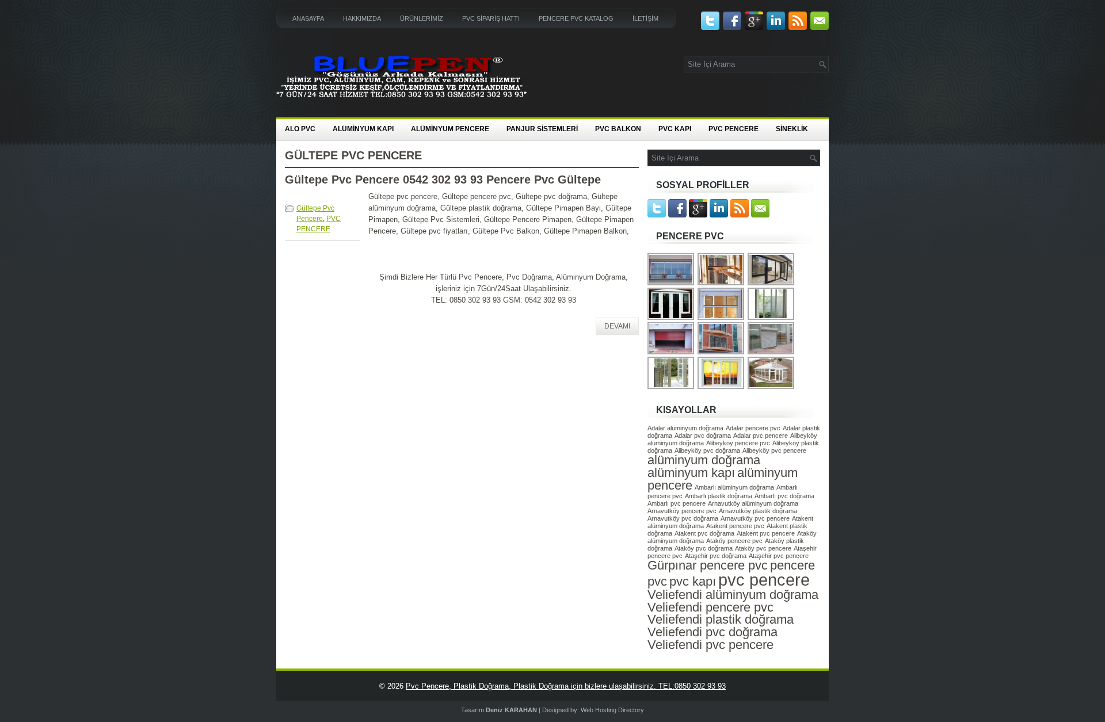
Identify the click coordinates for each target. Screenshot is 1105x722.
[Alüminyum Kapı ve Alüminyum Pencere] (771, 284)
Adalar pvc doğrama (703, 435)
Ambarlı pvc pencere (676, 503)
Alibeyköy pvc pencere (774, 450)
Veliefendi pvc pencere (710, 644)
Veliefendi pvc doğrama (712, 632)
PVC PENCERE (733, 129)
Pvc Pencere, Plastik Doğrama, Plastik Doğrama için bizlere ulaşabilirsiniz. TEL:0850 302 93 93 (566, 686)
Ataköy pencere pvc (734, 540)
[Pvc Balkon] (771, 387)
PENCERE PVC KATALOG (576, 18)
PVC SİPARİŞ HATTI (491, 18)
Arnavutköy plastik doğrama (758, 510)
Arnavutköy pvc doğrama (682, 518)
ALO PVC (300, 129)
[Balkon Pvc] (671, 318)
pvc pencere (764, 579)
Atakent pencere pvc (735, 525)
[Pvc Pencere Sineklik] (721, 318)
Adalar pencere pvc (753, 428)
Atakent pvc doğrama (704, 533)
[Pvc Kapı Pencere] (771, 318)
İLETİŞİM (645, 18)
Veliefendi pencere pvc (710, 607)
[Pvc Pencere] (721, 353)
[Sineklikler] (721, 284)
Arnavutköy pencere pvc (682, 510)
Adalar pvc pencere (760, 435)
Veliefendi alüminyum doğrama (732, 594)
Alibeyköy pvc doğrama (707, 450)
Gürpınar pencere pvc (707, 565)
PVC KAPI (674, 129)
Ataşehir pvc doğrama (715, 555)
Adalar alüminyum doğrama (685, 428)
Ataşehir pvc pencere (779, 555)
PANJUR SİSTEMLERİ (542, 129)
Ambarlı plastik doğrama (718, 495)
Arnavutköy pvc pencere (755, 518)
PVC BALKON (618, 129)
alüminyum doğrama (703, 460)
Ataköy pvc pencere (763, 548)
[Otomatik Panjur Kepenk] (771, 353)
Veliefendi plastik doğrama (720, 619)
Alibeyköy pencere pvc (738, 443)
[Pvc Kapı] (671, 387)
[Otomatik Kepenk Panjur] (671, 353)
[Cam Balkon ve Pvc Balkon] (671, 284)
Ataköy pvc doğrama (704, 548)
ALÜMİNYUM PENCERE (450, 129)
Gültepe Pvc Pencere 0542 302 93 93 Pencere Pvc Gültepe (443, 179)
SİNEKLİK (792, 129)
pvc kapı (692, 581)
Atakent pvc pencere (766, 533)
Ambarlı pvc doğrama (784, 495)
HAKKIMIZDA (362, 18)
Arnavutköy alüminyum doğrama (753, 503)
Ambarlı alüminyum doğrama (734, 487)
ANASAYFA (308, 18)
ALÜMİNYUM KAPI (363, 129)
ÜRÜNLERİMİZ (421, 18)
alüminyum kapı (691, 472)
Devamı (617, 326)
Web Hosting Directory (612, 709)
